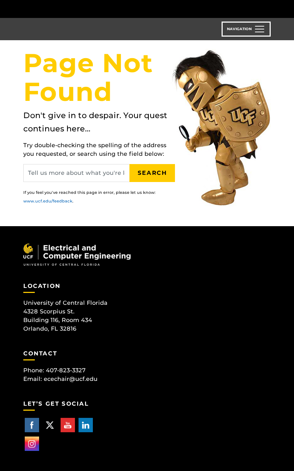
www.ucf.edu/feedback (47, 201)
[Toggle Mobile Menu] (269, 8)
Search (152, 172)
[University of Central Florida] (71, 8)
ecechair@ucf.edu (71, 379)
